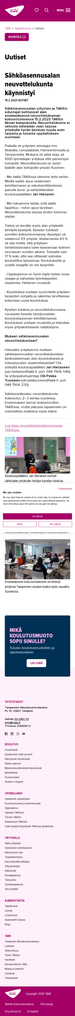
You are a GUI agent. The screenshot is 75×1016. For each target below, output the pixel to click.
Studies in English (14, 781)
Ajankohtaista (23, 28)
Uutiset (39, 28)
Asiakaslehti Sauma (15, 919)
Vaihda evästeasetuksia (19, 1004)
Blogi (7, 924)
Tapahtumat (11, 906)
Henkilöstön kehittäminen (18, 847)
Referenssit (10, 870)
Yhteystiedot (14, 702)
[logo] (13, 997)
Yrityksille (12, 838)
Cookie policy (65, 488)
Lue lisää (36, 663)
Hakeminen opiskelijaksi (17, 798)
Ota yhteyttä (11, 889)
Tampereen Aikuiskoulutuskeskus (22, 941)
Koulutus (11, 744)
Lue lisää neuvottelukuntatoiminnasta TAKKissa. (33, 427)
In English (32, 1011)
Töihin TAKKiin (12, 955)
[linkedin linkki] (12, 734)
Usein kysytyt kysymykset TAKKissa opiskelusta (29, 826)
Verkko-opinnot (13, 763)
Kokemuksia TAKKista (16, 821)
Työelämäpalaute (14, 884)
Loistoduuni (11, 915)
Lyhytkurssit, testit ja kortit (18, 754)
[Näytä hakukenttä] (46, 10)
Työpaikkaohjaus (14, 857)
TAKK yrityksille (13, 843)
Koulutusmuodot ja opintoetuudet (23, 803)
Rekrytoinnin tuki (14, 852)
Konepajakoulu (13, 875)
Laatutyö (9, 946)
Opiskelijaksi (13, 793)
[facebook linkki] (6, 734)
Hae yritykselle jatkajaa (17, 861)
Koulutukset (11, 749)
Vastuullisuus (12, 950)
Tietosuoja (46, 1004)
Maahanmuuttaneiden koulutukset (23, 768)
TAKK (8, 28)
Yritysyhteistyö (12, 866)
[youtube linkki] (23, 734)
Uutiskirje (10, 973)
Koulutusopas (12, 777)
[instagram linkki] (18, 734)
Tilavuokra (10, 879)
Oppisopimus (11, 807)
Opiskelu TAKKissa (14, 812)
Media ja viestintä (14, 968)
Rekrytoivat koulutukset (17, 758)
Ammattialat (11, 772)
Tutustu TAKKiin (13, 817)
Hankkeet (10, 959)
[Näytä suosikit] (36, 10)
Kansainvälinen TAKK (16, 964)
